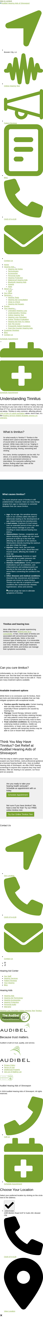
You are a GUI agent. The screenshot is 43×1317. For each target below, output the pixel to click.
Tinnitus (39, 1011)
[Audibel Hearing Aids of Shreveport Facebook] (5, 965)
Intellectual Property (12, 1070)
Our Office (8, 293)
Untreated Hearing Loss (17, 311)
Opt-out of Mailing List (13, 1072)
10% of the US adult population (12, 413)
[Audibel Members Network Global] (15, 1061)
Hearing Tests (13, 297)
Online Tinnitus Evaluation (18, 319)
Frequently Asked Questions (19, 326)
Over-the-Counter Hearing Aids (20, 328)
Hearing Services (11, 978)
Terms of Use (9, 1067)
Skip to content (6, 1)
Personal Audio (14, 276)
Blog (6, 332)
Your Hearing (9, 308)
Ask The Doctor (14, 324)
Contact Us (8, 335)
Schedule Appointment (9, 339)
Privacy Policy (9, 1065)
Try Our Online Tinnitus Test (20, 814)
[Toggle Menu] (1, 341)
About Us (7, 289)
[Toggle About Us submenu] (12, 289)
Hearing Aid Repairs (16, 304)
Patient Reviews (10, 981)
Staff (10, 291)
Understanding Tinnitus (17, 313)
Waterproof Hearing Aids (18, 280)
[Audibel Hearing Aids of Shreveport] (15, 3)
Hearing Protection (15, 278)
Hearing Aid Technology (13, 998)
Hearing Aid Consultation (18, 300)
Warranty (7, 1007)
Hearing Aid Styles (15, 269)
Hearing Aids (9, 267)
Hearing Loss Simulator (17, 317)
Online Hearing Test (16, 315)
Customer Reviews (11, 330)
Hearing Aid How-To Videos (19, 322)
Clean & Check (14, 302)
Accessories (13, 273)
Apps (10, 286)
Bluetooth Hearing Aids (17, 282)
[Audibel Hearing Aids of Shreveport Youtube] (5, 963)
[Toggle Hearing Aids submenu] (15, 267)
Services (7, 295)
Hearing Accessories (12, 1000)
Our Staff (7, 976)
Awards (11, 284)
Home (6, 265)
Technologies (13, 271)
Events (7, 306)
